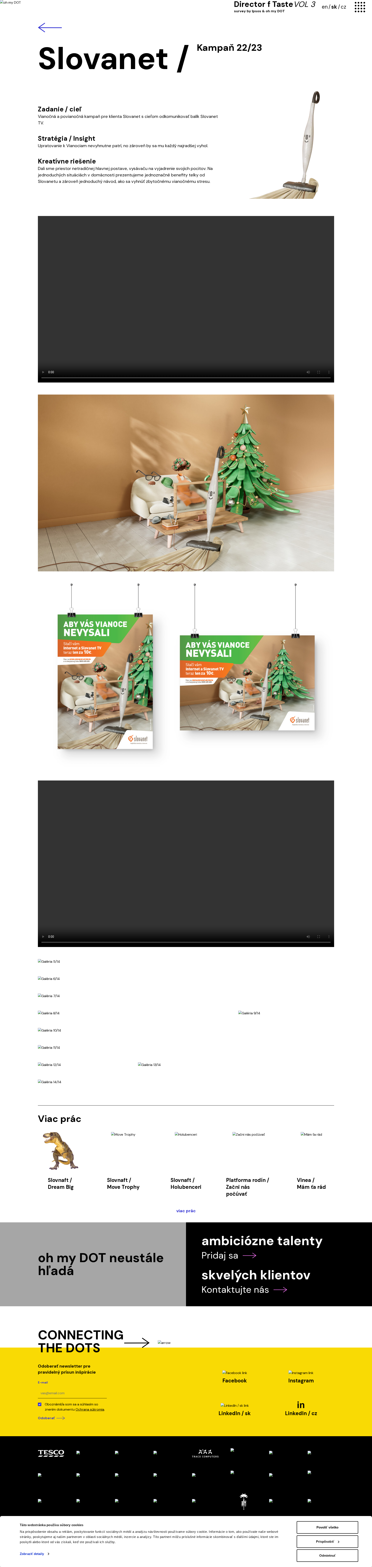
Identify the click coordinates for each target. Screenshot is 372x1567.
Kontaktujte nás (235, 1289)
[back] (186, 27)
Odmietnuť (327, 1555)
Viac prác (186, 1211)
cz (343, 6)
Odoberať (46, 1418)
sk (334, 6)
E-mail (43, 1382)
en (325, 6)
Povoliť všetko (327, 1527)
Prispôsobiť (325, 1541)
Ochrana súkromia (90, 1409)
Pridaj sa (220, 1255)
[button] (186, 483)
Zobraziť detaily (32, 1554)
